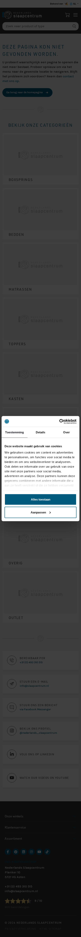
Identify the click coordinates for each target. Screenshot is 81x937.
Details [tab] (40, 432)
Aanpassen (38, 512)
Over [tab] (66, 432)
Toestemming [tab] (14, 432)
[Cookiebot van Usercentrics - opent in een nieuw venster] (59, 421)
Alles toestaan (40, 499)
